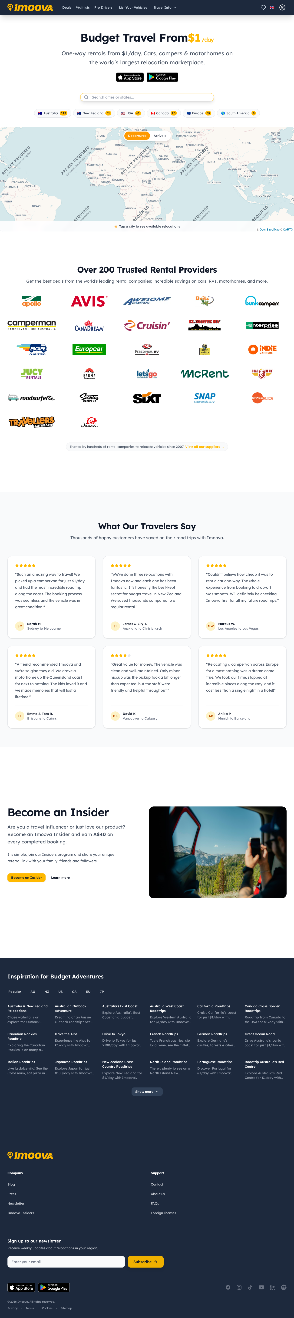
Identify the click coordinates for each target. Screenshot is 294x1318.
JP (102, 992)
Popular (14, 992)
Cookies (47, 1308)
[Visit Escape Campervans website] (31, 349)
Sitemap (66, 1308)
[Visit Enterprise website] (262, 325)
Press (11, 1194)
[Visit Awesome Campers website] (147, 301)
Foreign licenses (163, 1213)
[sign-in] (282, 7)
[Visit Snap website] (205, 397)
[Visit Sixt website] (147, 397)
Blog (11, 1184)
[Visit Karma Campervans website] (89, 373)
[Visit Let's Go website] (147, 373)
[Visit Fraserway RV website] (147, 349)
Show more (144, 1092)
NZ (46, 992)
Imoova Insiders (20, 1213)
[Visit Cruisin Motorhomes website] (147, 325)
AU (32, 992)
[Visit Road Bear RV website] (262, 373)
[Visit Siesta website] (89, 397)
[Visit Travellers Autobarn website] (31, 422)
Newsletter (15, 1203)
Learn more (62, 877)
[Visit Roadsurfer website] (31, 397)
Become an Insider (26, 877)
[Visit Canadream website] (89, 325)
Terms (30, 1308)
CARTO (288, 229)
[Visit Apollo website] (31, 301)
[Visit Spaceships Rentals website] (262, 397)
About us (158, 1194)
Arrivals (160, 136)
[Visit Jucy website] (31, 373)
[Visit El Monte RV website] (205, 325)
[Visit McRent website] (205, 374)
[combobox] (146, 97)
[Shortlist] (263, 7)
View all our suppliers (204, 447)
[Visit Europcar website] (89, 349)
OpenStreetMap (270, 229)
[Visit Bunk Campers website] (262, 301)
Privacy (12, 1308)
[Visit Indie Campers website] (262, 349)
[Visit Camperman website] (31, 325)
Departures (137, 136)
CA (74, 992)
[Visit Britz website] (205, 301)
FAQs (155, 1203)
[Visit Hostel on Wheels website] (205, 349)
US (60, 992)
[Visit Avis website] (89, 301)
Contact (157, 1184)
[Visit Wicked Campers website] (89, 422)
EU (88, 992)
